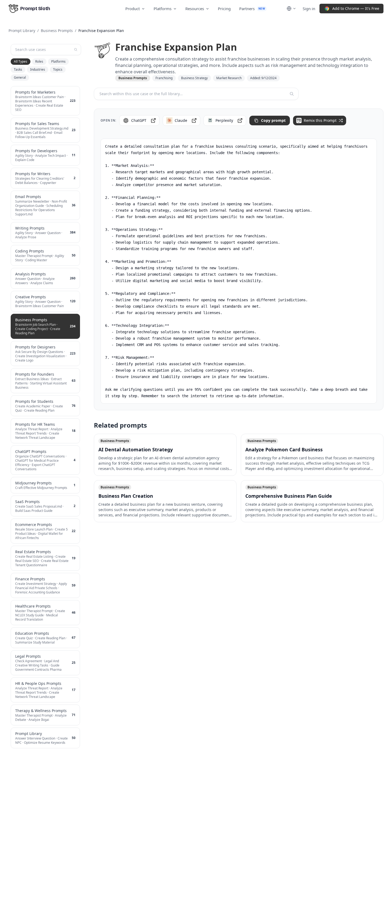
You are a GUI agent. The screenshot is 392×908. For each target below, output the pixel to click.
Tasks (18, 69)
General (20, 77)
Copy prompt (273, 120)
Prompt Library (22, 30)
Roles (39, 61)
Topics (57, 69)
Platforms (162, 8)
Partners (252, 8)
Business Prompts (57, 30)
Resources (194, 8)
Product (132, 8)
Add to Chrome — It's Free (355, 8)
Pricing (224, 8)
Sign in (309, 8)
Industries (37, 69)
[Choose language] (291, 8)
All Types (20, 61)
